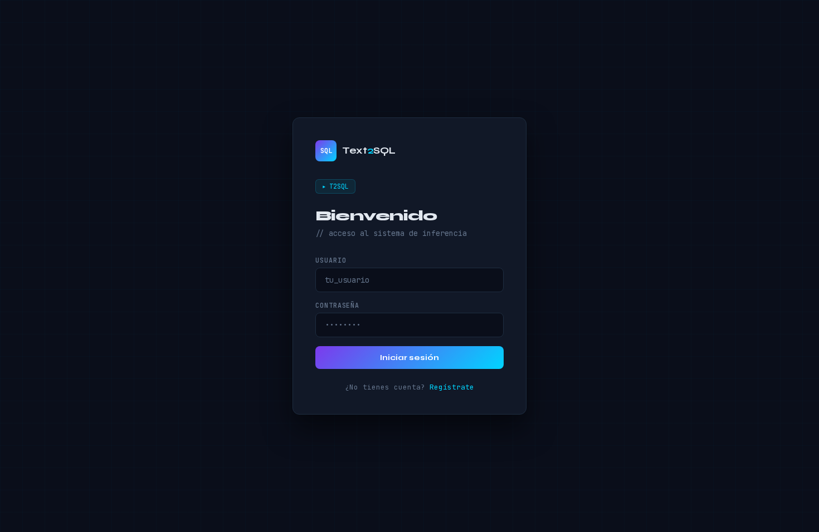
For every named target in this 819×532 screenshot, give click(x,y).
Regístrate (452, 387)
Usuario (330, 260)
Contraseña (337, 305)
